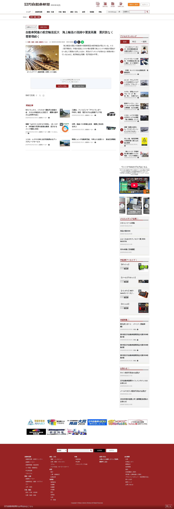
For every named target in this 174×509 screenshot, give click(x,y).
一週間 (143, 42)
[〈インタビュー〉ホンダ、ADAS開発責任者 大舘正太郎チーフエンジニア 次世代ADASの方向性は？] (144, 50)
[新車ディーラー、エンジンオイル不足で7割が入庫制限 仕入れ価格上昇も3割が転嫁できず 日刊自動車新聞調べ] (144, 106)
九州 (52, 497)
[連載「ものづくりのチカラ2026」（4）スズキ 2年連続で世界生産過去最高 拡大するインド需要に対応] (65, 128)
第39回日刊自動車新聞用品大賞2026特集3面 (134, 356)
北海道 (52, 494)
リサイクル (29, 473)
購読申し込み (103, 461)
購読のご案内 (133, 4)
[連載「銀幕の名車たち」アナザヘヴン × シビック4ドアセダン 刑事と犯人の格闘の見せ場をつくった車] (144, 130)
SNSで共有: (69, 42)
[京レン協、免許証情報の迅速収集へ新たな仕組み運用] (144, 142)
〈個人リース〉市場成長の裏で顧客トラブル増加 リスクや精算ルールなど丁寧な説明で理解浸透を (131, 154)
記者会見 (53, 477)
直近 (125, 42)
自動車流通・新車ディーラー (34, 459)
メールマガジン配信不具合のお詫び (133, 391)
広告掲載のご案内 (130, 472)
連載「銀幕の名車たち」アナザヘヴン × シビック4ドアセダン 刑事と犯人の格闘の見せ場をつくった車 (131, 129)
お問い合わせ (129, 484)
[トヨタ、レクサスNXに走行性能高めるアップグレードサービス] (65, 143)
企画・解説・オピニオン (58, 461)
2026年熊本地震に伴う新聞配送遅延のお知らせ (134, 400)
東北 (52, 492)
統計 (52, 472)
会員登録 (99, 450)
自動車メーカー (43, 42)
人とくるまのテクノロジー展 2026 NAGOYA (132, 240)
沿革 (126, 459)
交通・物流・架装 (33, 42)
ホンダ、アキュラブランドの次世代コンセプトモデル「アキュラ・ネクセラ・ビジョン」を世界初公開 (131, 82)
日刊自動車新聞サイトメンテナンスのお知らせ (134, 382)
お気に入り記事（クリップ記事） (109, 459)
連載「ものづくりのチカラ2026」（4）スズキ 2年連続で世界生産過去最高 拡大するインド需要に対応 (41, 126)
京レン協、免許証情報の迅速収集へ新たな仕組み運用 (131, 141)
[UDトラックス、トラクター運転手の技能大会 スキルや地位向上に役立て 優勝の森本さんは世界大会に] (65, 114)
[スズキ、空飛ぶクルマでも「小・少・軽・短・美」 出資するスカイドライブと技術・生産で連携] (144, 94)
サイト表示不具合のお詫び (130, 373)
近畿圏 (52, 487)
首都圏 (52, 484)
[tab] (125, 42)
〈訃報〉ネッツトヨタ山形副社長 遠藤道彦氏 (136, 71)
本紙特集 (78, 459)
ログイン (145, 4)
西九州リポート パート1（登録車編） (132, 325)
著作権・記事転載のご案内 (133, 474)
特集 (134, 329)
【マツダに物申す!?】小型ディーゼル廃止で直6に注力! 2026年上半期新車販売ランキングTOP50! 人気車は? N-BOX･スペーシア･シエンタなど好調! (134, 172)
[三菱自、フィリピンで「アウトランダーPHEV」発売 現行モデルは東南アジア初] (111, 114)
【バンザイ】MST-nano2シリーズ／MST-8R (127, 292)
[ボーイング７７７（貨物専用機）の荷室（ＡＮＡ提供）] (42, 57)
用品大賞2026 (125, 231)
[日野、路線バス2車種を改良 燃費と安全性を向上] (111, 128)
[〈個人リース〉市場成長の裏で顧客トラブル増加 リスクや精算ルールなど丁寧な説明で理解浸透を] (144, 154)
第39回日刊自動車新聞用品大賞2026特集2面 (134, 346)
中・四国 (53, 500)
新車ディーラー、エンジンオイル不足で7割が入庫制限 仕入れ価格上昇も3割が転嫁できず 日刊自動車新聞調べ (131, 106)
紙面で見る (43, 27)
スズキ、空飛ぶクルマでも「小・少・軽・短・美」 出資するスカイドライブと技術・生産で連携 (131, 94)
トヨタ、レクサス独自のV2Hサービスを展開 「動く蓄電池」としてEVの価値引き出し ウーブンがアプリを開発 (131, 117)
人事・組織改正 (55, 474)
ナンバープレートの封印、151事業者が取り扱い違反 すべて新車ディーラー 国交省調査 (131, 61)
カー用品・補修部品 (31, 467)
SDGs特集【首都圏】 (128, 249)
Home (24, 17)
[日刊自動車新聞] (37, 4)
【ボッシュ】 (125, 264)
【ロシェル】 (125, 304)
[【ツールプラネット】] (143, 281)
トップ (28, 12)
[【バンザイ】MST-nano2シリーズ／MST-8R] (143, 295)
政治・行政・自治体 (31, 492)
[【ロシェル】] (143, 308)
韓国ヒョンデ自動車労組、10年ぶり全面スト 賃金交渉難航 (94, 139)
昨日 (134, 42)
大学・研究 (29, 487)
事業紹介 (128, 464)
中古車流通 (29, 470)
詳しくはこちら (79, 86)
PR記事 (78, 461)
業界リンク (128, 482)
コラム (52, 464)
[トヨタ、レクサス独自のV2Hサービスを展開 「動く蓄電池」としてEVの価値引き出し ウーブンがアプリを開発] (144, 118)
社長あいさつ (129, 461)
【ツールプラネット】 (128, 278)
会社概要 (127, 456)
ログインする (62, 86)
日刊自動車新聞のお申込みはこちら (18, 506)
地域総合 (53, 482)
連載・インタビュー (56, 459)
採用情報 (128, 467)
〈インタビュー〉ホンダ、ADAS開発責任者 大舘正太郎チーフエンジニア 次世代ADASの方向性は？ (131, 49)
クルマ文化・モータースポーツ (60, 467)
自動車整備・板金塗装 (32, 465)
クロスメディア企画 (81, 464)
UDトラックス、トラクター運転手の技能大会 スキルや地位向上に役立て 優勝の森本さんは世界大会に (42, 112)
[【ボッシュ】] (143, 268)
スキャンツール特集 (127, 223)
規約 (126, 469)
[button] (146, 206)
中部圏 (52, 489)
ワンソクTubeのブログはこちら (134, 167)
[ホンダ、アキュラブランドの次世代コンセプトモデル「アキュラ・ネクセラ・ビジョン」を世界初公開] (144, 83)
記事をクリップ (31, 27)
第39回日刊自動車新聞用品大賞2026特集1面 (134, 335)
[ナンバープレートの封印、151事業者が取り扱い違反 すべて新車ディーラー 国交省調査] (144, 61)
